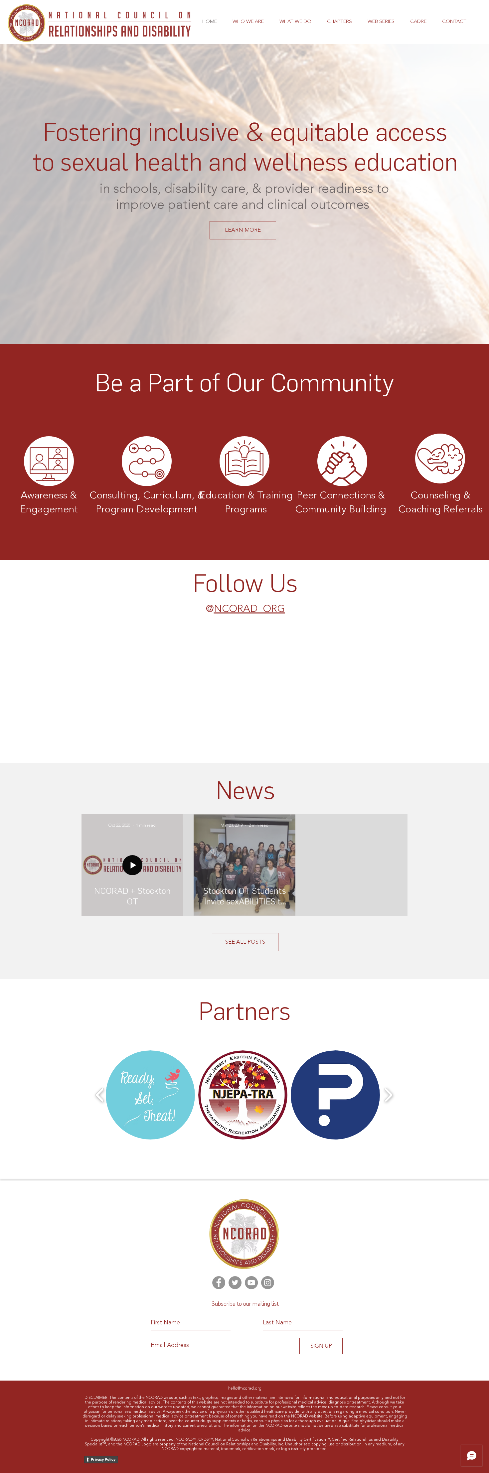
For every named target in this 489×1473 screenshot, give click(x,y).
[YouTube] (251, 1282)
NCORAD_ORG (249, 609)
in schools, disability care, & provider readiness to (244, 189)
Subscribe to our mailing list (245, 1303)
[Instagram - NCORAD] (267, 1282)
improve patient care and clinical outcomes (244, 205)
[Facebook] (218, 1282)
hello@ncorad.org (244, 1389)
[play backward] (99, 1095)
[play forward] (388, 1095)
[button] (248, 22)
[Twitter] (235, 1282)
